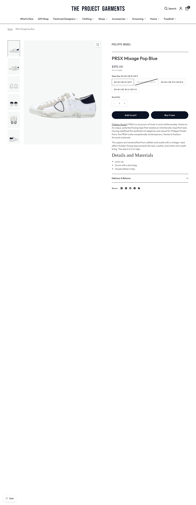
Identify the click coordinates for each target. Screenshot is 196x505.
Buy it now (169, 115)
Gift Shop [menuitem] (43, 18)
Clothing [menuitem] (87, 18)
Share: (115, 188)
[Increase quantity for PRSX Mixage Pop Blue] (124, 103)
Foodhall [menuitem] (169, 18)
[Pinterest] (130, 188)
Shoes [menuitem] (101, 18)
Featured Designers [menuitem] (64, 18)
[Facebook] (122, 188)
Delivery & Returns (121, 178)
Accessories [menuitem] (118, 18)
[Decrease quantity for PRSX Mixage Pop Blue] (114, 103)
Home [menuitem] (153, 18)
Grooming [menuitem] (137, 18)
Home (10, 29)
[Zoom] (97, 44)
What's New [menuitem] (26, 18)
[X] (126, 188)
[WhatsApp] (134, 188)
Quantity (116, 97)
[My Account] (181, 8)
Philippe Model (121, 44)
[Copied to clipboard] (139, 188)
